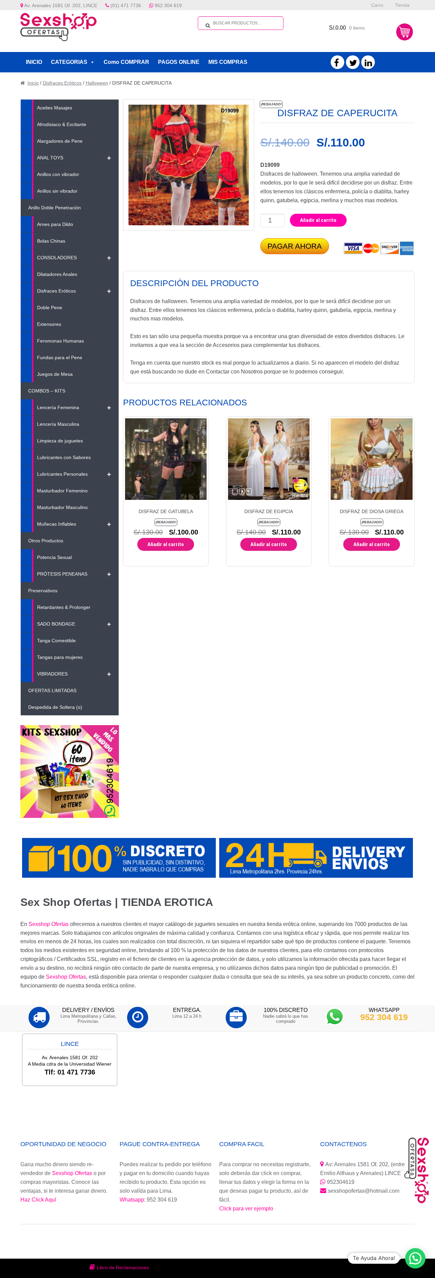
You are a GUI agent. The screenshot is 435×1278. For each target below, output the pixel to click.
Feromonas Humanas (60, 341)
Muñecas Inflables (74, 524)
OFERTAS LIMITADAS (52, 690)
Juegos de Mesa (55, 374)
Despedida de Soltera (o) (55, 707)
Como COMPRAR (126, 62)
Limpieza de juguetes (60, 440)
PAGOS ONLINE (178, 62)
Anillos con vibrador (58, 174)
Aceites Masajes (54, 107)
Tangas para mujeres (60, 657)
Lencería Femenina (74, 408)
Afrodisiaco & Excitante (61, 124)
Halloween (97, 83)
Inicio (33, 83)
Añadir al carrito (318, 220)
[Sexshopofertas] (62, 27)
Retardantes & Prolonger (63, 607)
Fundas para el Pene (59, 357)
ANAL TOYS (74, 158)
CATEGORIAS (69, 62)
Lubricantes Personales (74, 474)
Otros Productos (45, 540)
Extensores (49, 324)
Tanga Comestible (56, 640)
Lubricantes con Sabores (64, 457)
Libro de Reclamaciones (123, 1267)
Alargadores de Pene (60, 141)
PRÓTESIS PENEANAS (74, 574)
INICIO (34, 62)
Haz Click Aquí (38, 1200)
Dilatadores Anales (57, 274)
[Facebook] (336, 64)
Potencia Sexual (54, 557)
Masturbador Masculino (62, 507)
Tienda (402, 5)
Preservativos (42, 590)
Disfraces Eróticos (62, 83)
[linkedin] (368, 64)
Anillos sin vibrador (57, 191)
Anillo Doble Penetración (54, 207)
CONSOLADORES (74, 258)
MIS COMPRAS (227, 62)
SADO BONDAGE (74, 624)
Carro (377, 5)
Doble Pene (49, 307)
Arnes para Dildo (55, 224)
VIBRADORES (74, 674)
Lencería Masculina (58, 424)
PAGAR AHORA (294, 246)
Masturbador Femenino (62, 490)
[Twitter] (353, 64)
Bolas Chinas (51, 241)
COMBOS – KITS (46, 390)
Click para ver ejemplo (246, 1208)
